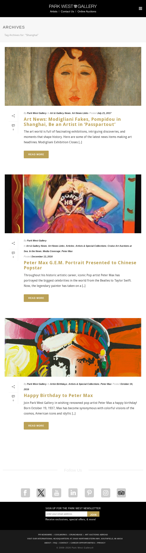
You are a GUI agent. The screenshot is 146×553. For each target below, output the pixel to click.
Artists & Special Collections (90, 246)
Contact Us (67, 11)
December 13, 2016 (42, 256)
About (47, 543)
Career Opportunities (83, 543)
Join (93, 514)
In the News (35, 251)
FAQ (55, 543)
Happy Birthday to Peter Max (58, 395)
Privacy (101, 543)
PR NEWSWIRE (45, 535)
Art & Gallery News (60, 113)
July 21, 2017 (104, 113)
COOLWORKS (60, 535)
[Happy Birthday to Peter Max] (73, 347)
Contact (63, 543)
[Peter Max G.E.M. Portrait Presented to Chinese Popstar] (73, 203)
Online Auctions (87, 11)
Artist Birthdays (58, 384)
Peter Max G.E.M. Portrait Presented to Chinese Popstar (80, 265)
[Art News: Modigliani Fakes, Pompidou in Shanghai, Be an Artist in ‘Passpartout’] (73, 76)
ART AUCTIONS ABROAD (96, 535)
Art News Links (80, 113)
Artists (53, 11)
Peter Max (67, 251)
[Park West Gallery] (73, 7)
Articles (70, 246)
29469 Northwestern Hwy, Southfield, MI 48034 (98, 539)
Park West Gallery (37, 113)
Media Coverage (51, 251)
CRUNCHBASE (76, 535)
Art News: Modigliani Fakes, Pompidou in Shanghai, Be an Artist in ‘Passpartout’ (72, 122)
